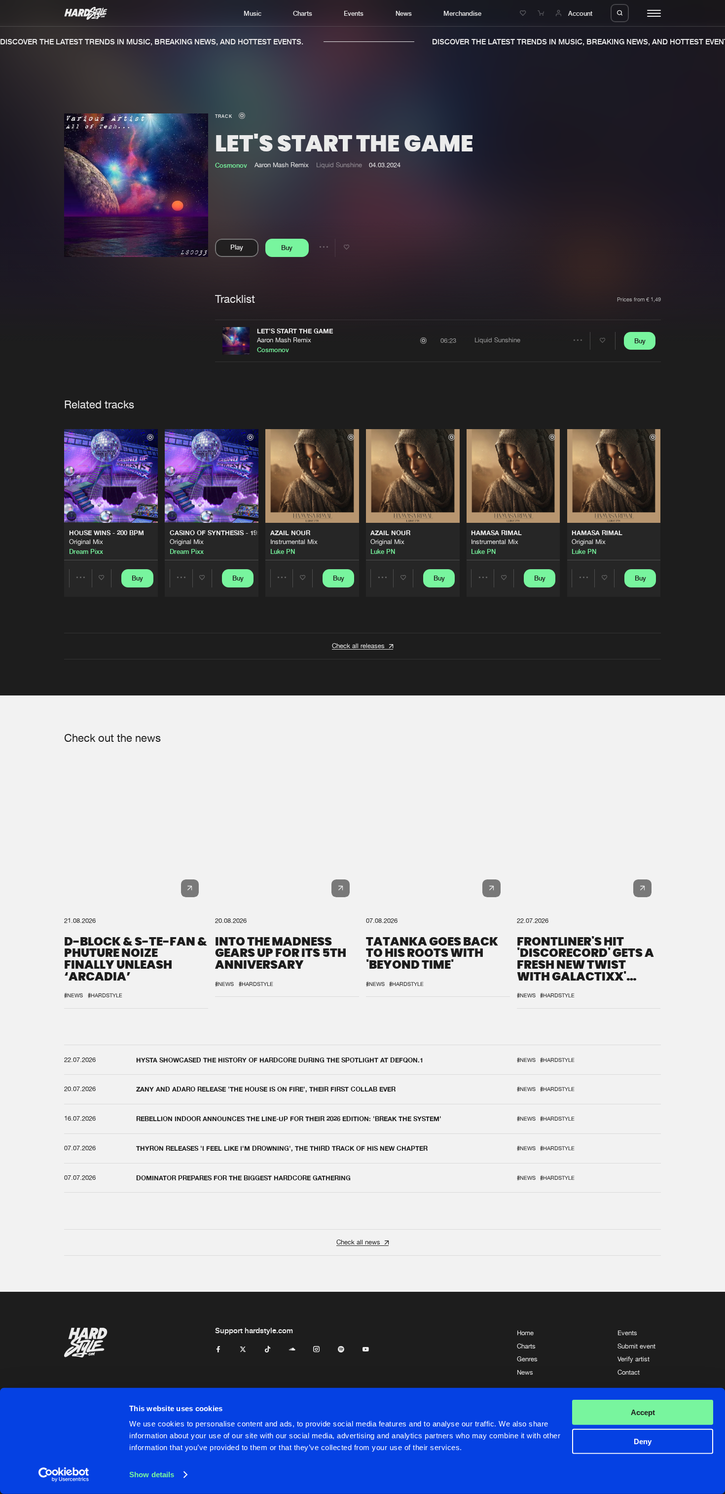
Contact (628, 1372)
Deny (643, 1441)
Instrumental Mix (294, 542)
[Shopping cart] (542, 13)
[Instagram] (316, 1349)
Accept (643, 1412)
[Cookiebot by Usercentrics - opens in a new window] (64, 1474)
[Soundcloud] (292, 1349)
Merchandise (462, 13)
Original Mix (86, 542)
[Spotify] (341, 1349)
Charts (302, 13)
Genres (527, 1359)
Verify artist (633, 1359)
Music (252, 13)
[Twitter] (243, 1349)
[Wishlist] (524, 13)
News (404, 13)
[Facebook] (218, 1349)
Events (353, 13)
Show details (151, 1474)
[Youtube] (365, 1349)
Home (525, 1333)
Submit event (636, 1346)
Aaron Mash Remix (284, 340)
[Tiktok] (267, 1349)
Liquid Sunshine (339, 165)
